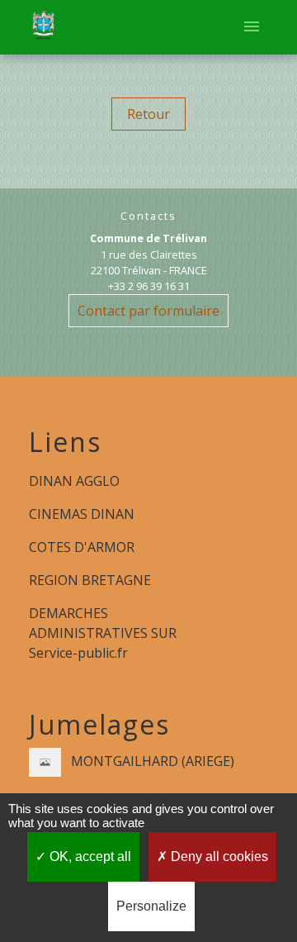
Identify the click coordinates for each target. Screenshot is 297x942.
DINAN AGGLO (74, 481)
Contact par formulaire (148, 311)
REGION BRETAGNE (90, 580)
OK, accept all (88, 856)
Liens (65, 442)
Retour (148, 114)
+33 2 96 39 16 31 (149, 285)
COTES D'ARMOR (81, 547)
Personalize (151, 906)
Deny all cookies (217, 856)
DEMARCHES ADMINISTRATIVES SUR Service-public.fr (103, 633)
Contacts (148, 216)
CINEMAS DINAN (81, 514)
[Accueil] (43, 27)
